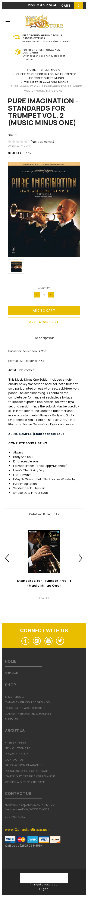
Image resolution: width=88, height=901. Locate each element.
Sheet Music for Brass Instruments (46, 74)
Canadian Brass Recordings (27, 702)
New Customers (17, 748)
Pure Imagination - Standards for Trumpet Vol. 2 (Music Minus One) (46, 88)
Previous (7, 558)
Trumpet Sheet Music (46, 78)
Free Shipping (15, 742)
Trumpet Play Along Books (46, 82)
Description (44, 338)
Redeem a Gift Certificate (25, 782)
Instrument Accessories (24, 708)
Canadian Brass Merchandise (28, 713)
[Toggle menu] (7, 21)
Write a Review (19, 146)
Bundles (11, 719)
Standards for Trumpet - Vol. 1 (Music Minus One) (44, 583)
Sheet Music (51, 70)
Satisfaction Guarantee (24, 765)
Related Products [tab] (44, 514)
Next (81, 558)
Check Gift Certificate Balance (30, 776)
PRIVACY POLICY (16, 754)
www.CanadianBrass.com (27, 829)
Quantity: (44, 287)
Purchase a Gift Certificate (27, 771)
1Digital (44, 889)
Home (31, 70)
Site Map (11, 673)
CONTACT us (14, 759)
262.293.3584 (42, 5)
